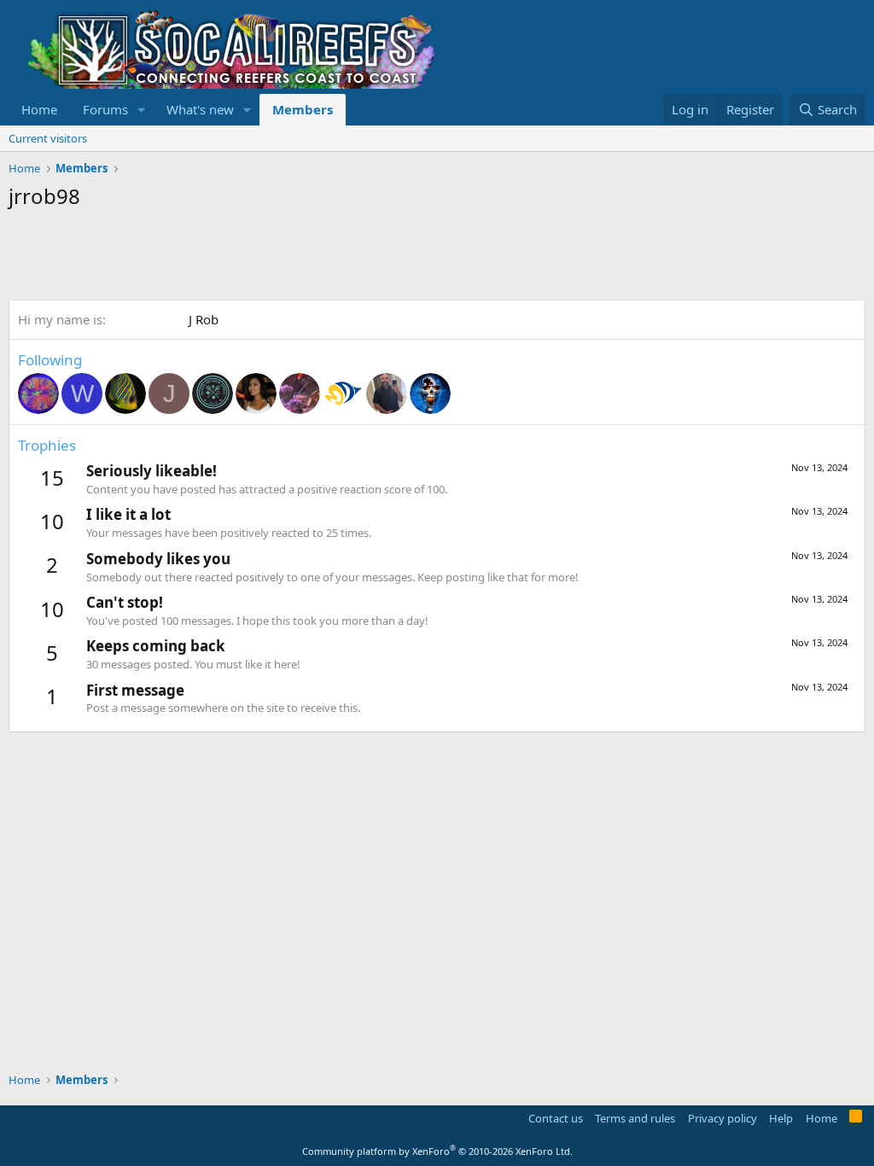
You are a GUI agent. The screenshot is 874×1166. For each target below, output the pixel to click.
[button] (142, 109)
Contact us (555, 1118)
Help (781, 1118)
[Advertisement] (319, 257)
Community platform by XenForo (437, 1151)
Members (302, 109)
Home (39, 109)
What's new (200, 109)
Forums (105, 109)
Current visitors (48, 138)
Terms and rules (635, 1118)
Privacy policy (722, 1118)
